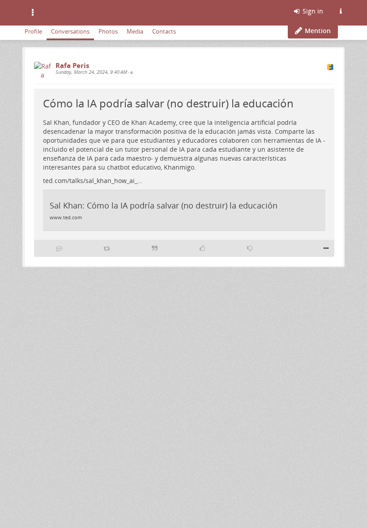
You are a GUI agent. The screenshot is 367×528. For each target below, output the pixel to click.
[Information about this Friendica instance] (340, 11)
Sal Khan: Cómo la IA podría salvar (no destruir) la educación (163, 205)
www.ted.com (66, 217)
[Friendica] (51, 11)
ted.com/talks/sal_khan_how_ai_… (92, 180)
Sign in (312, 11)
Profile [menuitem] (33, 31)
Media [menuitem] (135, 31)
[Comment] (59, 248)
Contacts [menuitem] (164, 31)
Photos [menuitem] (108, 31)
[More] (326, 248)
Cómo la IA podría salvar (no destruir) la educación (168, 103)
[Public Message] (131, 72)
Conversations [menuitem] (70, 31)
